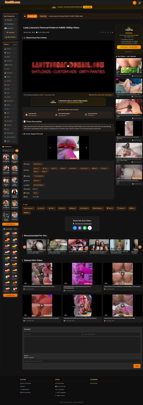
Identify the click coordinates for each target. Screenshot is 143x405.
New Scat (43, 16)
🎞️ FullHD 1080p (38, 185)
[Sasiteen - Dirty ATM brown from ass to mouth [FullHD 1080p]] (57, 244)
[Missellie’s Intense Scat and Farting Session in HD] (129, 86)
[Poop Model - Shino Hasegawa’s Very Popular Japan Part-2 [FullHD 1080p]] (129, 150)
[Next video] (139, 247)
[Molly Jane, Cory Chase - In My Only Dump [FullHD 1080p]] (120, 244)
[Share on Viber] (80, 228)
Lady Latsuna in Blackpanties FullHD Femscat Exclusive (38, 286)
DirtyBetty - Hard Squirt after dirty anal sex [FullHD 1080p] (35, 252)
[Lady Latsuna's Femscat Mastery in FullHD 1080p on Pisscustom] (122, 274)
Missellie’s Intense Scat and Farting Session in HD (128, 94)
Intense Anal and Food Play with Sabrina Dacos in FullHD (128, 116)
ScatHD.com (32, 16)
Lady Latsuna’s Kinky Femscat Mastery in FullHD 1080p (119, 318)
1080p (35, 171)
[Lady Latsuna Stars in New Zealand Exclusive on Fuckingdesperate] (82, 274)
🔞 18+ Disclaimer (59, 389)
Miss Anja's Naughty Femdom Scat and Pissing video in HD (128, 137)
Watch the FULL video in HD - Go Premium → (101, 95)
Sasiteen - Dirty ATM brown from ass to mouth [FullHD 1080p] (57, 252)
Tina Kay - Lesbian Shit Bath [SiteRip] (78, 251)
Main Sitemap (93, 383)
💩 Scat (36, 168)
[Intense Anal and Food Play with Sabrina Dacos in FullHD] (129, 106)
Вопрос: (26, 355)
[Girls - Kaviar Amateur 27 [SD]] (129, 65)
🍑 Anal (94, 168)
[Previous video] (24, 247)
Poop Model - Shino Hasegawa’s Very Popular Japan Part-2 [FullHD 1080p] (129, 159)
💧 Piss (44, 168)
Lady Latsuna (37, 164)
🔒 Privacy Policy (59, 383)
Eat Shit (53, 168)
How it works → (129, 51)
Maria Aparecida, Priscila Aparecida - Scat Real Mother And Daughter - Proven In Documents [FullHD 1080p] (99, 253)
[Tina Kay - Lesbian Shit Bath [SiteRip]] (78, 244)
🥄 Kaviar (103, 168)
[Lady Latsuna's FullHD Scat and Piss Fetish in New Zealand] (82, 305)
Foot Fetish (72, 168)
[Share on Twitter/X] (90, 228)
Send (136, 366)
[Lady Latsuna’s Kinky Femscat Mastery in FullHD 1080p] (122, 305)
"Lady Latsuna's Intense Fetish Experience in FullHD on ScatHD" (41, 318)
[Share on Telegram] (75, 228)
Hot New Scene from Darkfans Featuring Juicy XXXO (127, 181)
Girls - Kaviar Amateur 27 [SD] (124, 74)
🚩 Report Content (60, 395)
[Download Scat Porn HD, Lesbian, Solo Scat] (12, 2)
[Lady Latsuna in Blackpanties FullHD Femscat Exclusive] (41, 274)
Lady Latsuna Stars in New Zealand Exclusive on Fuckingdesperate (77, 287)
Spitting (62, 168)
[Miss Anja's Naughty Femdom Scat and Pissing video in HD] (129, 128)
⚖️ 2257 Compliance (60, 392)
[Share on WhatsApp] (85, 228)
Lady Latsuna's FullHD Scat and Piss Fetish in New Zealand (80, 318)
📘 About (22, 386)
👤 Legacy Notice (24, 389)
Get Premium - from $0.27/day (128, 47)
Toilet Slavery (83, 168)
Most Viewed (10, 37)
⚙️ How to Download (25, 383)
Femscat (36, 180)
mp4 (35, 193)
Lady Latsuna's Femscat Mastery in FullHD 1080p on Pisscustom (122, 286)
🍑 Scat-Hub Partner (25, 392)
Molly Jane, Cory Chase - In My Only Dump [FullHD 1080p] (119, 252)
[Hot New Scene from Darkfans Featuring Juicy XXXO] (129, 172)
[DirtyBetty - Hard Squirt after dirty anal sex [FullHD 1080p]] (36, 244)
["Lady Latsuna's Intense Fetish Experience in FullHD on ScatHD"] (41, 305)
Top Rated (10, 32)
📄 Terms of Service (60, 386)
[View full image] (68, 147)
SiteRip (44, 171)
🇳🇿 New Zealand (38, 176)
